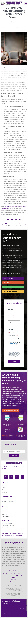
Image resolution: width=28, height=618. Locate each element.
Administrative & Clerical (8, 525)
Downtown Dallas (8, 574)
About (3, 487)
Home (3, 25)
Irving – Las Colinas (14, 576)
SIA (16, 399)
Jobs (3, 485)
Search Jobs (14, 455)
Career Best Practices (9, 27)
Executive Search (6, 516)
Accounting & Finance (7, 523)
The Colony (14, 580)
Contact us (4, 492)
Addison (14, 578)
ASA (18, 397)
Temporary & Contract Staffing (9, 509)
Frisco (16, 582)
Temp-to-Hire (5, 512)
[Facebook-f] (11, 477)
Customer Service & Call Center (9, 528)
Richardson (21, 574)
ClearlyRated (8, 423)
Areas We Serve (6, 473)
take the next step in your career (13, 206)
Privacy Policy (20, 608)
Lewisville (7, 580)
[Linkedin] (6, 477)
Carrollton (6, 576)
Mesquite (8, 578)
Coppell (20, 578)
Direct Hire (4, 514)
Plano (15, 574)
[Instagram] (17, 477)
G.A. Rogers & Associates (8, 501)
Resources (4, 490)
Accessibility (7, 613)
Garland (23, 576)
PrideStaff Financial (6, 499)
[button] (25, 3)
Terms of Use (7, 608)
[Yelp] (22, 477)
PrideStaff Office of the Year (7, 436)
